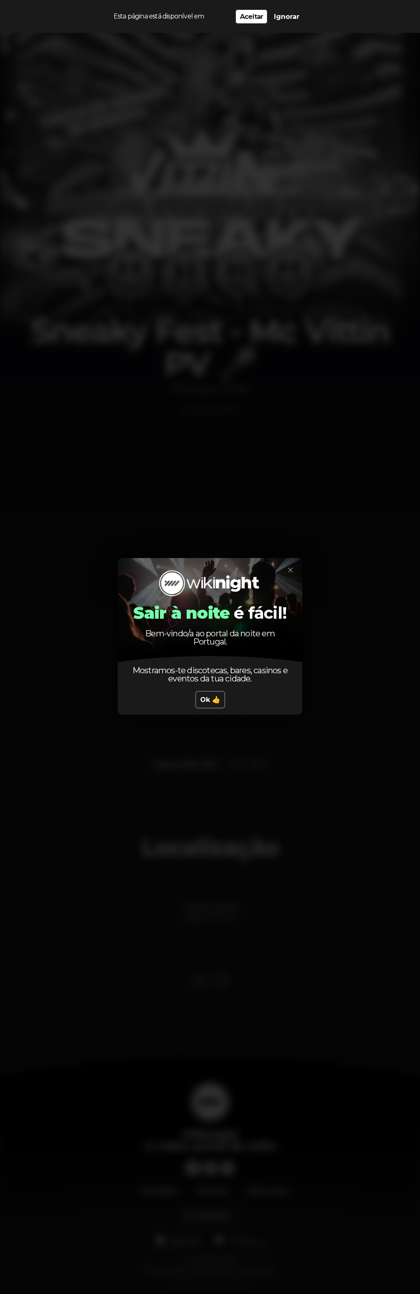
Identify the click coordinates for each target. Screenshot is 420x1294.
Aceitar (251, 17)
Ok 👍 (210, 700)
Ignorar (286, 17)
